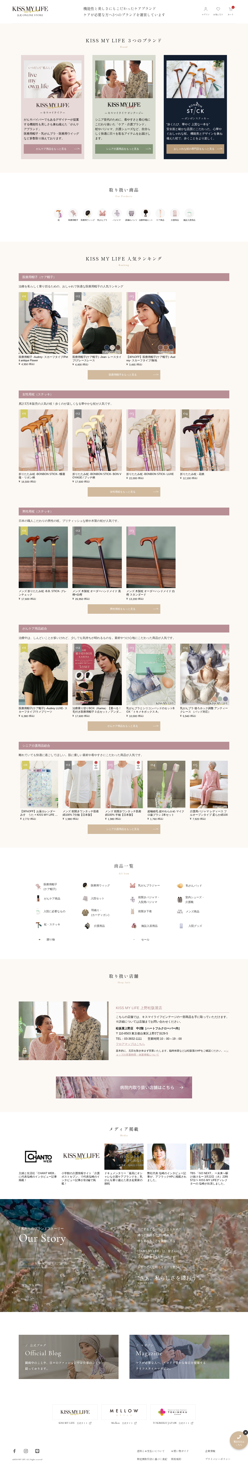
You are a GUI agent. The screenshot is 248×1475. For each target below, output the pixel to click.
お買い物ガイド (180, 1451)
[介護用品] (175, 217)
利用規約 (176, 1459)
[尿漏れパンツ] (131, 217)
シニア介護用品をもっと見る (122, 148)
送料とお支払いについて (151, 1451)
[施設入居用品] (189, 217)
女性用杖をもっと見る (122, 491)
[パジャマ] (117, 217)
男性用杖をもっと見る (122, 608)
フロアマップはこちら (130, 1044)
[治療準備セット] (146, 217)
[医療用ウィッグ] (88, 217)
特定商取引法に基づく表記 (152, 1459)
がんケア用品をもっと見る (51, 148)
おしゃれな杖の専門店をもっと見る (194, 148)
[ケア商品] (160, 217)
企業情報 (210, 1451)
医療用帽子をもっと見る (123, 374)
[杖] (59, 217)
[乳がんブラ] (102, 217)
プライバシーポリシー (218, 1459)
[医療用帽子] (73, 217)
